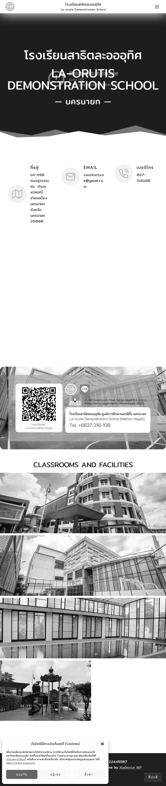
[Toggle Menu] (157, 7)
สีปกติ (153, 777)
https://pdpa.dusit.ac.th (20, 763)
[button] (102, 744)
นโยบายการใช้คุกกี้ (16, 759)
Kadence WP (131, 767)
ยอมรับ (22, 774)
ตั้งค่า (88, 774)
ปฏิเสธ (55, 774)
